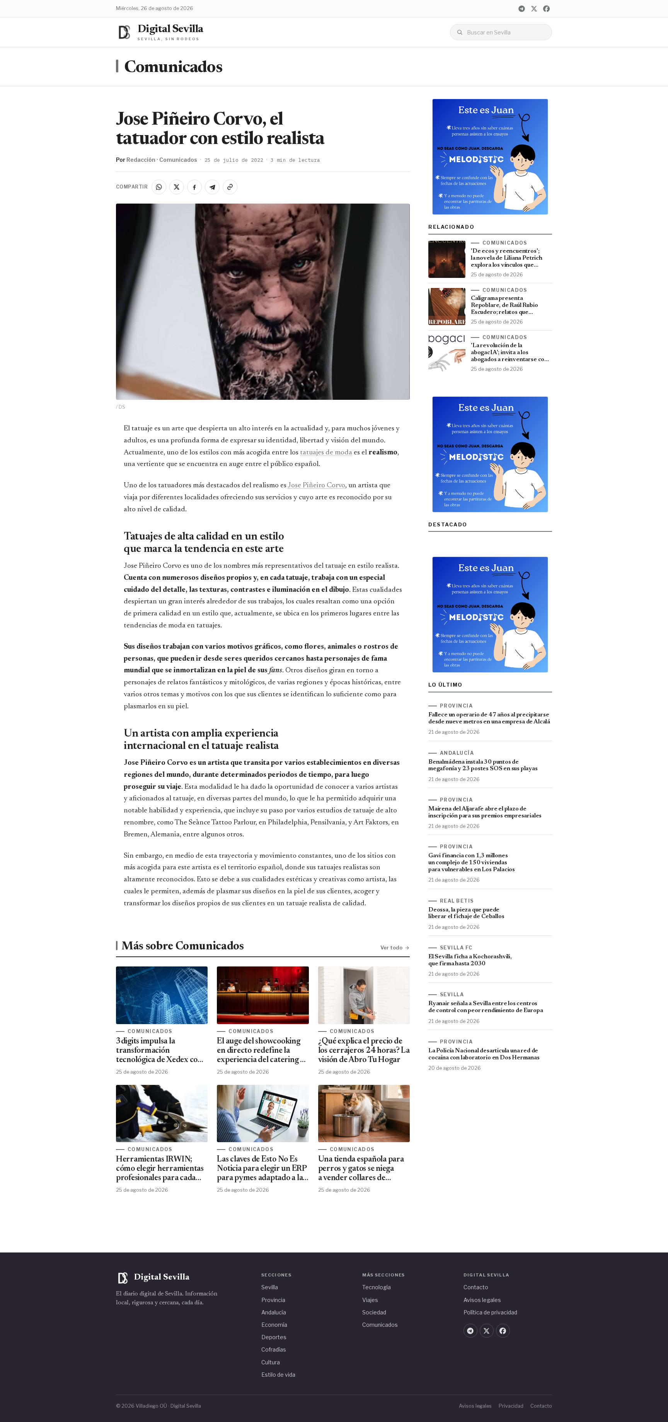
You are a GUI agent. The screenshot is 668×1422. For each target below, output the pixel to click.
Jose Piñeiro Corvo (316, 485)
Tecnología (376, 1287)
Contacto (476, 1287)
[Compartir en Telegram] (212, 187)
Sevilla (269, 1287)
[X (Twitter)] (534, 8)
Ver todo (391, 947)
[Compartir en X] (176, 187)
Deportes (273, 1337)
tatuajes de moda (326, 452)
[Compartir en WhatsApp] (159, 187)
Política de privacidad (490, 1312)
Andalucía (273, 1312)
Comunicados (173, 68)
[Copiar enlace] (230, 187)
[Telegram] (521, 8)
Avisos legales (482, 1300)
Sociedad (374, 1312)
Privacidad (511, 1406)
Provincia (273, 1300)
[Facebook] (546, 8)
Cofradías (273, 1349)
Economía (274, 1324)
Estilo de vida (278, 1374)
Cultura (270, 1362)
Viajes (370, 1300)
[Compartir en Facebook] (194, 187)
